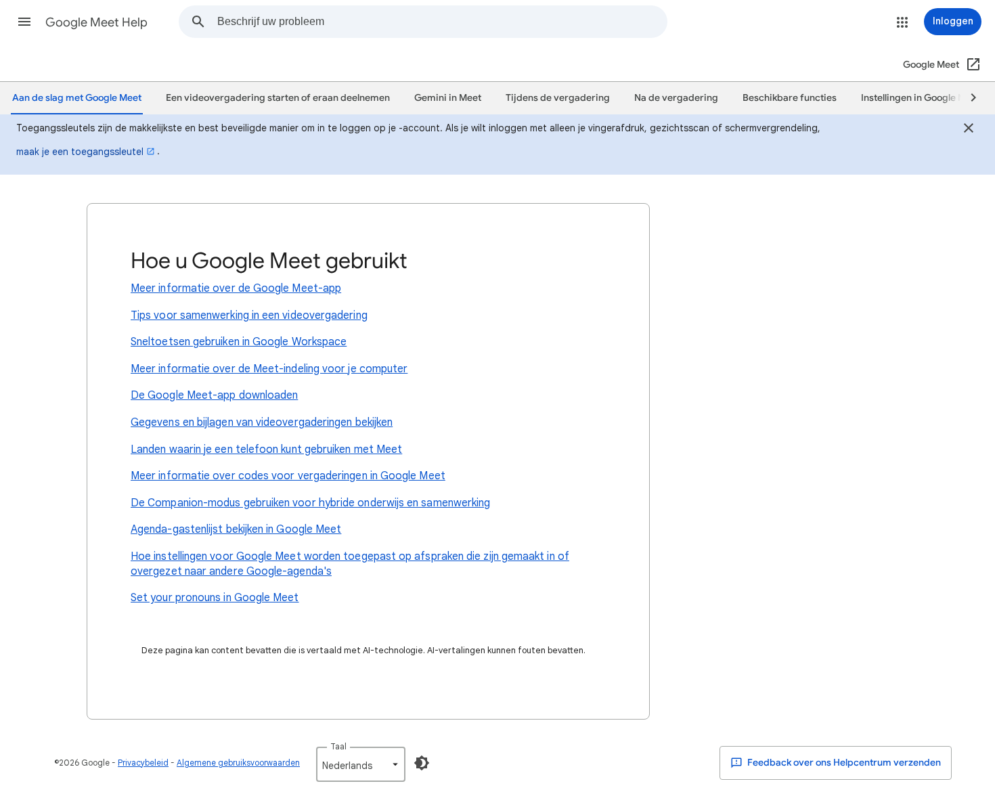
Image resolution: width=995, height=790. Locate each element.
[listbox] (360, 764)
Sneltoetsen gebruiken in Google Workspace (239, 342)
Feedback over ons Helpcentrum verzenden (843, 762)
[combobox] (442, 21)
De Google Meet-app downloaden (214, 395)
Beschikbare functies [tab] (790, 98)
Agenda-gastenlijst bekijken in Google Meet (236, 529)
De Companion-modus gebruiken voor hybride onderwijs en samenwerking (310, 503)
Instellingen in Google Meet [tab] (920, 98)
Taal (338, 746)
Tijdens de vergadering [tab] (558, 98)
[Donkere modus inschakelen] (421, 763)
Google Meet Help (96, 22)
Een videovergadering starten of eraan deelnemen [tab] (278, 98)
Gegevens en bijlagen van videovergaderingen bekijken (262, 422)
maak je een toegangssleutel (79, 152)
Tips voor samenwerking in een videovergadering (249, 315)
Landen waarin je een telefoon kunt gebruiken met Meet (266, 449)
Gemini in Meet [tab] (447, 98)
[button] (24, 21)
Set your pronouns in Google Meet (215, 598)
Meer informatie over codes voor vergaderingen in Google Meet (288, 476)
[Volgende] (967, 98)
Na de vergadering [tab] (676, 98)
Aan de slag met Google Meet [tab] (76, 98)
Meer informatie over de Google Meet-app (236, 288)
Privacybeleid (143, 763)
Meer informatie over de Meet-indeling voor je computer (269, 369)
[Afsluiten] (968, 130)
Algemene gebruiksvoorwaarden (238, 763)
